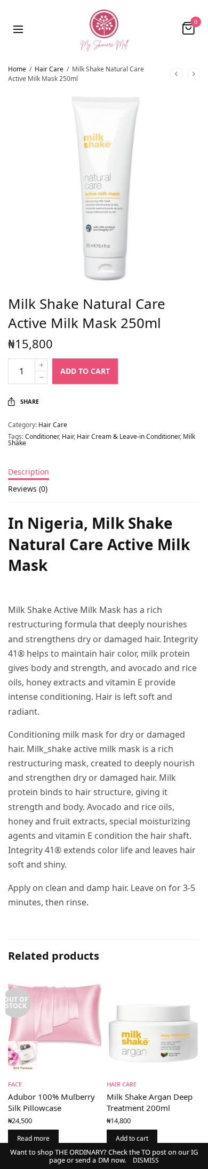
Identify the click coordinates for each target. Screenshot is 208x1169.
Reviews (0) (27, 489)
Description (28, 472)
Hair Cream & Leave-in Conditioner (128, 436)
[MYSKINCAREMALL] (104, 28)
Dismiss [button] (146, 1160)
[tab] (104, 476)
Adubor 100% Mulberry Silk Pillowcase (51, 1102)
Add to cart (85, 371)
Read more (33, 1138)
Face (15, 1084)
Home (17, 68)
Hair (68, 436)
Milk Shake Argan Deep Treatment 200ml (150, 1102)
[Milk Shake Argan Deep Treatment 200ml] (153, 1023)
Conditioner (42, 436)
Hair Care (49, 68)
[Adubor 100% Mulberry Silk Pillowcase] (54, 1023)
